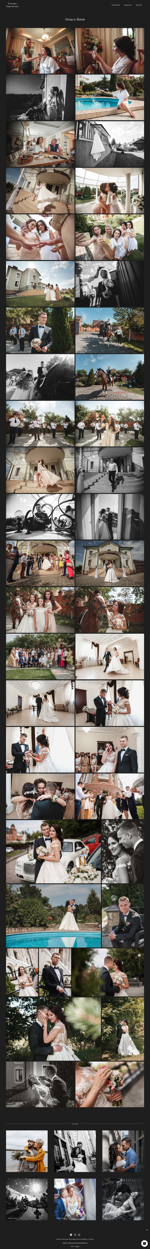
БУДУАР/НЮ (128, 5)
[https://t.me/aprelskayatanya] (71, 1234)
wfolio (77, 1246)
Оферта (65, 1243)
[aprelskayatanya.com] (12, 5)
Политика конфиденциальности (78, 1243)
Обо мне (139, 5)
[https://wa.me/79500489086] (79, 1234)
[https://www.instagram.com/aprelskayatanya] (75, 1234)
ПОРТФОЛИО (116, 5)
